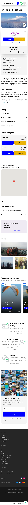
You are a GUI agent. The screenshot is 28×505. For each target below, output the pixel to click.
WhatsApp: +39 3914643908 (7, 471)
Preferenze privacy (5, 463)
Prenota (9, 39)
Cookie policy (4, 461)
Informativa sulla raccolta (19, 503)
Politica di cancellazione (6, 455)
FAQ (2, 448)
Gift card (3, 451)
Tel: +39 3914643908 (5, 470)
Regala (21, 39)
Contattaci (3, 441)
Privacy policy (4, 459)
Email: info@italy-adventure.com (8, 473)
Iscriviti (14, 414)
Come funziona (4, 449)
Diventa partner (4, 437)
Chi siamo (3, 435)
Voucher (3, 453)
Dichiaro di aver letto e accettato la (14, 419)
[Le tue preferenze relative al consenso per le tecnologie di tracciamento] (25, 502)
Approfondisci (12, 60)
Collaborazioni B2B (5, 439)
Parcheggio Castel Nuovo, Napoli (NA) (13, 67)
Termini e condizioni (5, 457)
